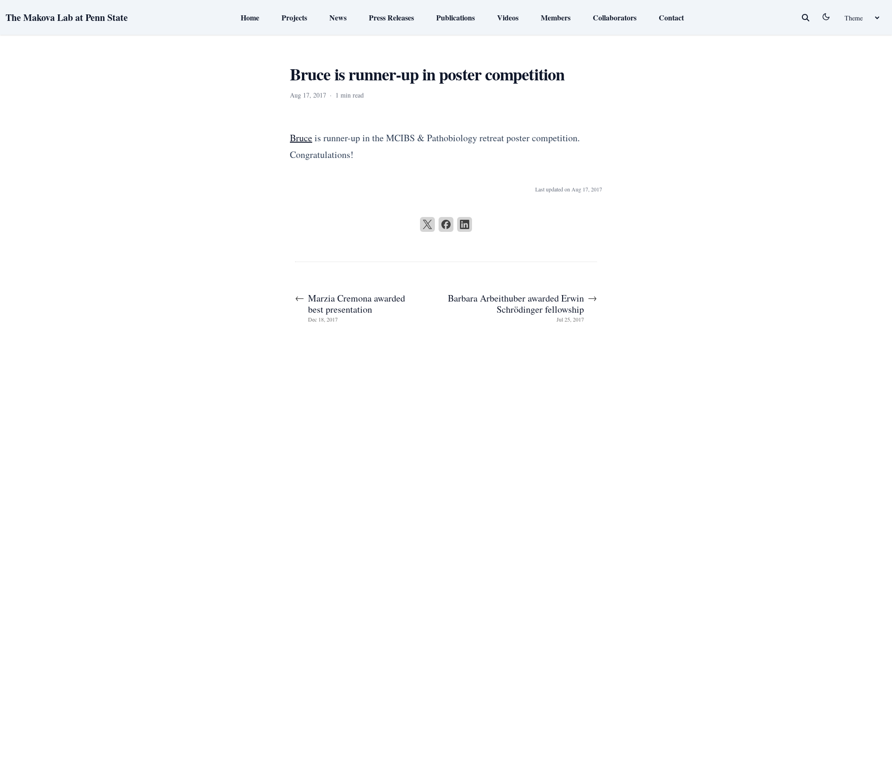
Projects (294, 17)
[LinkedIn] (464, 224)
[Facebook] (446, 224)
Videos (507, 17)
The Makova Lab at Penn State (67, 17)
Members (556, 17)
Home (250, 17)
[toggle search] (805, 17)
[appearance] (826, 17)
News (338, 17)
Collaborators (614, 17)
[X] (427, 224)
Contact (671, 17)
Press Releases (391, 17)
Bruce (301, 137)
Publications (455, 17)
